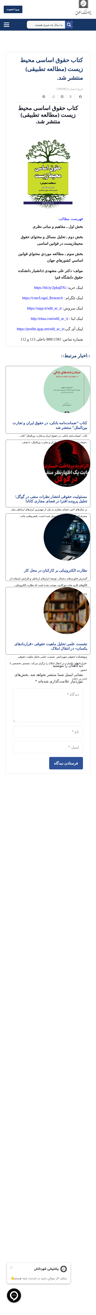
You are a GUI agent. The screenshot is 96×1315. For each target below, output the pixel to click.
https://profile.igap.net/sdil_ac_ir (40, 329)
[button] (11, 24)
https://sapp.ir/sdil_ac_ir (44, 308)
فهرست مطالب (70, 219)
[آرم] (83, 10)
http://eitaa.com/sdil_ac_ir (49, 319)
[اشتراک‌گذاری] (79, 97)
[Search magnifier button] (69, 25)
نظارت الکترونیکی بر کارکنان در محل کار (55, 570)
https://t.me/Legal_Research (42, 298)
